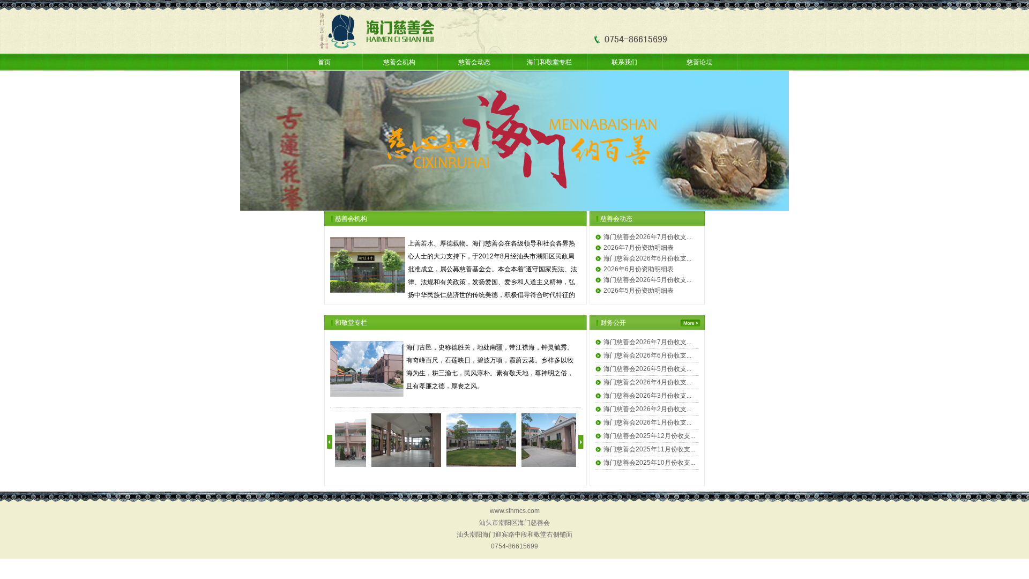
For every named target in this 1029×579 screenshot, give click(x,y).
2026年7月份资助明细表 (638, 247)
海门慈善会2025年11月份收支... (649, 449)
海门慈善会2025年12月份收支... (649, 436)
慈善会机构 (399, 62)
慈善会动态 (474, 62)
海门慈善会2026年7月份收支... (647, 237)
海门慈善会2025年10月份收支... (649, 462)
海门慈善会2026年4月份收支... (647, 382)
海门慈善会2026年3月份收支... (647, 395)
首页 (324, 62)
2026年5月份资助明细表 (638, 290)
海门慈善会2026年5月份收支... (647, 280)
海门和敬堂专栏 (549, 62)
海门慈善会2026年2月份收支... (647, 409)
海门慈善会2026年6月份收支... (647, 258)
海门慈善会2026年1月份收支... (647, 422)
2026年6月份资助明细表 (638, 269)
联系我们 (624, 62)
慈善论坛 (699, 62)
